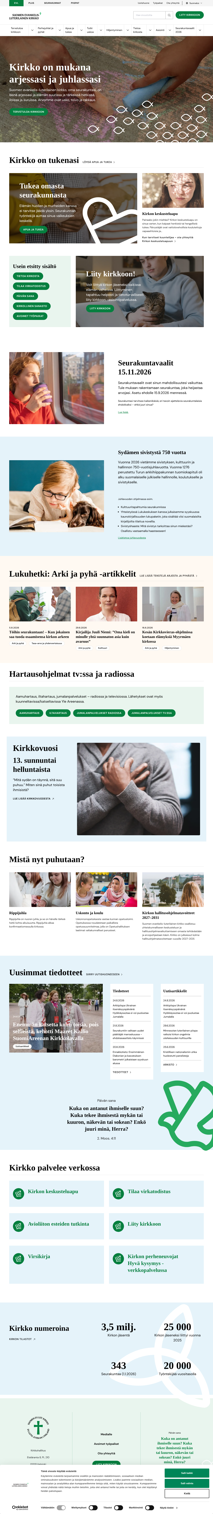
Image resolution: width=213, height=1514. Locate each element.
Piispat (75, 3)
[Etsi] (169, 15)
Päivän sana (25, 296)
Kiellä (187, 1493)
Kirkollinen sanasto (32, 306)
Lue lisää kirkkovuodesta (32, 798)
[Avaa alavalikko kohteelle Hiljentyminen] (127, 30)
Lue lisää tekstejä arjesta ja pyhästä (167, 575)
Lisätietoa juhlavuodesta (132, 537)
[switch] (93, 1507)
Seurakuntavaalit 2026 (184, 30)
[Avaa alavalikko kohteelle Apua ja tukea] (81, 30)
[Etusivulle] (25, 15)
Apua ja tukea (69, 30)
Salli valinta (187, 1483)
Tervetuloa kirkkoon (17, 30)
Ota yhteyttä (172, 3)
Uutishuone (143, 3)
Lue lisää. (123, 412)
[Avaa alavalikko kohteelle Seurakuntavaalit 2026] (200, 30)
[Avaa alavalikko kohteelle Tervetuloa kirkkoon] (32, 30)
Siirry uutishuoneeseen (103, 974)
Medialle (106, 1434)
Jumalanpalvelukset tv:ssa (151, 713)
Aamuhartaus (29, 713)
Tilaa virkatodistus (31, 286)
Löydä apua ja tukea (97, 162)
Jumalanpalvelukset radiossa (99, 713)
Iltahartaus (58, 713)
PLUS (31, 3)
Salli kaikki (187, 1473)
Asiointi (160, 30)
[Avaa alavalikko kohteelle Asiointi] (170, 30)
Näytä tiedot (167, 1508)
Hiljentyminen (114, 30)
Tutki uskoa (90, 30)
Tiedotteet (120, 1072)
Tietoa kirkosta (137, 30)
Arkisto (168, 1064)
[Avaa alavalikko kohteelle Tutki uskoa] (101, 30)
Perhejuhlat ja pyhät (45, 30)
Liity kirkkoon (189, 15)
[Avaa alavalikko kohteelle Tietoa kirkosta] (150, 30)
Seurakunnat (52, 3)
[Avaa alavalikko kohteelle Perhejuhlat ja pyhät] (59, 30)
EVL (16, 3)
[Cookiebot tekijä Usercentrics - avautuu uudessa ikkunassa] (20, 1508)
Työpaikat (158, 3)
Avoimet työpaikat (30, 316)
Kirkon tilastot (20, 1339)
